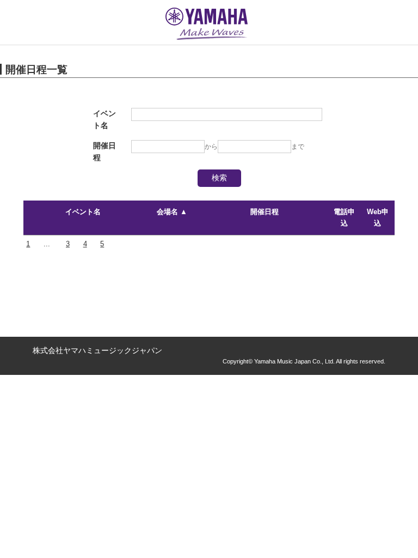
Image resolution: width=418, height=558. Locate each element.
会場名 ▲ (172, 212)
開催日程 (264, 212)
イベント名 (83, 212)
